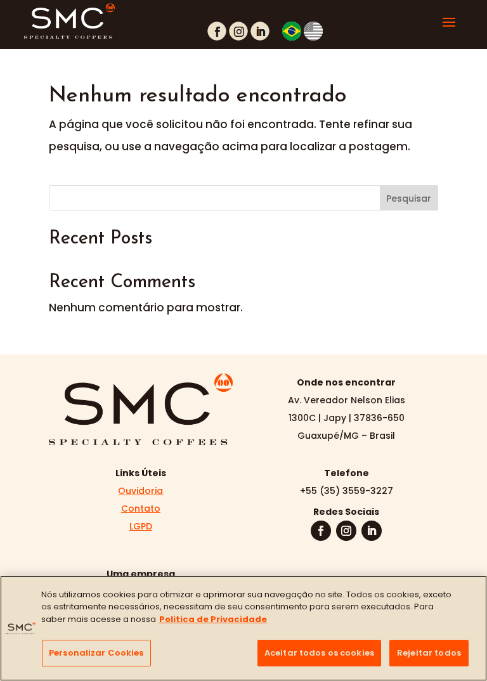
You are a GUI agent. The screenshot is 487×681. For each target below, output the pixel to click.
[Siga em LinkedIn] (371, 531)
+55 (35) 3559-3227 (346, 490)
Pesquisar (408, 198)
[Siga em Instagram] (346, 531)
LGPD (140, 526)
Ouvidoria (140, 490)
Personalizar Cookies (96, 653)
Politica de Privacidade (213, 619)
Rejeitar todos (429, 653)
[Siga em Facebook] (321, 531)
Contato (140, 508)
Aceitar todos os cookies (319, 653)
